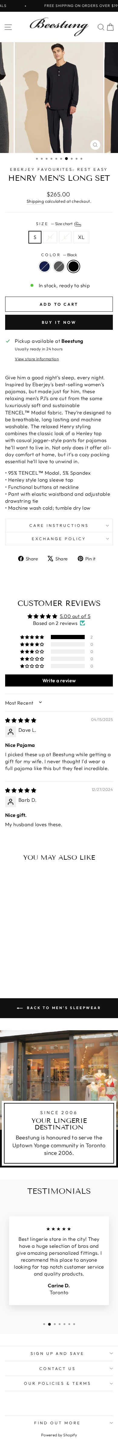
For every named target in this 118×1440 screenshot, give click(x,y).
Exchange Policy (59, 538)
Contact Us (57, 1368)
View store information (37, 358)
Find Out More (57, 1422)
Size (55, 223)
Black (73, 266)
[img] (20, 720)
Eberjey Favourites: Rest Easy (59, 169)
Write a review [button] (59, 680)
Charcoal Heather (59, 266)
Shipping (35, 201)
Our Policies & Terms (57, 1383)
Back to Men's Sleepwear (63, 1007)
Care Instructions (59, 525)
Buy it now (59, 322)
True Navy (44, 266)
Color (59, 254)
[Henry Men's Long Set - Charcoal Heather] (25, 962)
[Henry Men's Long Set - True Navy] (18, 962)
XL (81, 237)
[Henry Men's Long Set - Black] (32, 962)
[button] (32, 637)
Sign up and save (58, 1353)
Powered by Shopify (59, 1434)
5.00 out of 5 (75, 616)
